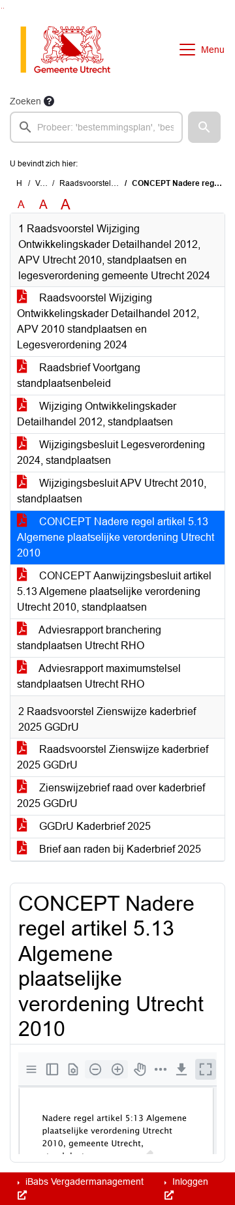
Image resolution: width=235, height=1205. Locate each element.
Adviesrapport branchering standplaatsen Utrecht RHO (89, 637)
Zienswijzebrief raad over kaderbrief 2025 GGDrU (111, 795)
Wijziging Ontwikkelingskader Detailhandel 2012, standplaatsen (96, 414)
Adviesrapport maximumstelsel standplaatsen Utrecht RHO (99, 676)
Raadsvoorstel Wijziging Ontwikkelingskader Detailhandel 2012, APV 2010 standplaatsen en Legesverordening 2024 (108, 321)
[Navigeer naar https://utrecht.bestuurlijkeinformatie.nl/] (72, 50)
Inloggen (189, 1181)
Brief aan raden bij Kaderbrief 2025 (119, 849)
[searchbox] (96, 127)
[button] (204, 127)
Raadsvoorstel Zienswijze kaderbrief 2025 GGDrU (112, 757)
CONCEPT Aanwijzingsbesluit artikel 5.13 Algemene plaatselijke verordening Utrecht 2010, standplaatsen (114, 591)
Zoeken (25, 101)
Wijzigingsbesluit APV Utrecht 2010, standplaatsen (111, 491)
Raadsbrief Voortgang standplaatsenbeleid (78, 375)
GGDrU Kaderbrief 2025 (94, 826)
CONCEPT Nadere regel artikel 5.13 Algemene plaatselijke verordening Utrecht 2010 (115, 537)
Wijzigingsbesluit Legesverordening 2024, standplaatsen (111, 452)
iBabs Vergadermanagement (83, 1181)
